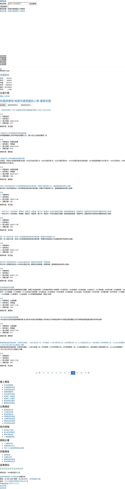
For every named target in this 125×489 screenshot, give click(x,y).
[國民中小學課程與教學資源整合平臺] (20, 468)
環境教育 (7, 455)
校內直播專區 (8, 385)
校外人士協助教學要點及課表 (14, 448)
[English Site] (1, 68)
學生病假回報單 (9, 394)
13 (52, 373)
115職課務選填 (9, 437)
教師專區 (3, 61)
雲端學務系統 (8, 414)
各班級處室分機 (34, 479)
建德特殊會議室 (9, 401)
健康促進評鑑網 (9, 459)
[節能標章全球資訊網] (10, 468)
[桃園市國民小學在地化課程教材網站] (3, 468)
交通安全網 (8, 457)
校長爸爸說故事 (9, 389)
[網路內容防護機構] (4, 468)
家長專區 (3, 64)
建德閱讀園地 (8, 392)
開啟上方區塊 (4, 96)
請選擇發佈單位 (26, 105)
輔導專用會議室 (9, 403)
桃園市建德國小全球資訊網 (9, 476)
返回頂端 (3, 485)
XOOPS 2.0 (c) (14, 483)
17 (69, 373)
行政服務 (3, 59)
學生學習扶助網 (9, 423)
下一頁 (87, 373)
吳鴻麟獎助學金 (9, 387)
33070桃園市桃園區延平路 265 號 (16, 481)
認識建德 (3, 57)
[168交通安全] (1, 468)
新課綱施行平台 (9, 446)
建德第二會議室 (9, 398)
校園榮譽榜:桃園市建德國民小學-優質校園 (25, 101)
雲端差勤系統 (8, 410)
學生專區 (3, 63)
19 (77, 373)
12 (48, 373)
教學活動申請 (8, 434)
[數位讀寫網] (14, 468)
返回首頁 (3, 56)
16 (65, 373)
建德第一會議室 (9, 396)
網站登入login (5, 71)
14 (56, 373)
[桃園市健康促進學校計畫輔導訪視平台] (22, 468)
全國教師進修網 (9, 419)
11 (44, 373)
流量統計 (4, 74)
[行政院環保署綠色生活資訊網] (6, 468)
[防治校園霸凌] (12, 468)
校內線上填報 (8, 430)
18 (73, 373)
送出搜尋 (33, 3)
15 (60, 373)
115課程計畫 (8, 443)
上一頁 (38, 373)
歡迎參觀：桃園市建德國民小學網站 (12, 11)
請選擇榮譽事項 (13, 105)
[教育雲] (16, 468)
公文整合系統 (8, 412)
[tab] (62, 58)
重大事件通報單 (9, 432)
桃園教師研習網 (9, 416)
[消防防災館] (8, 468)
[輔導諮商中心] (18, 468)
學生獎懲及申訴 (9, 461)
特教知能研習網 (9, 421)
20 (81, 373)
